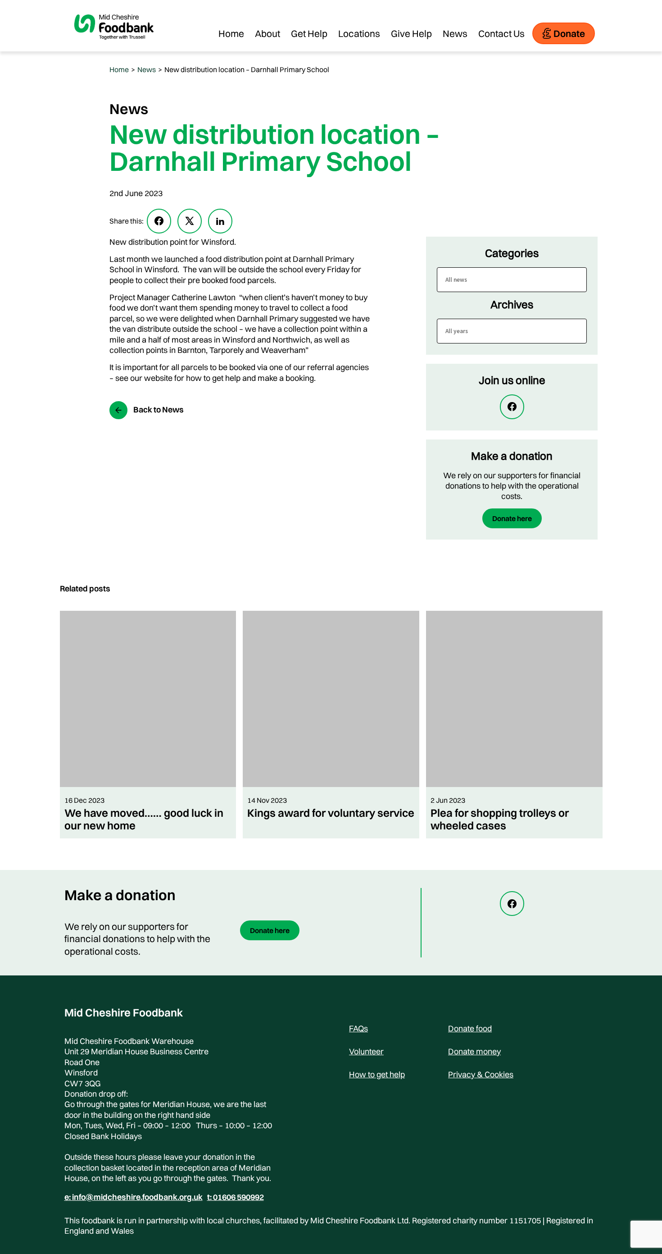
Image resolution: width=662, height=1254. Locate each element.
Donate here (512, 518)
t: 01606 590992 (235, 1197)
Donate (569, 33)
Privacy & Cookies (480, 1074)
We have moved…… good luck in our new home (143, 819)
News (455, 33)
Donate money (474, 1051)
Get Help (309, 33)
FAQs (358, 1028)
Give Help (411, 33)
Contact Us (501, 33)
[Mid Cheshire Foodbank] (113, 46)
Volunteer (366, 1051)
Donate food (470, 1028)
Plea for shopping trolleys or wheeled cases (500, 819)
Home (231, 33)
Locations (359, 33)
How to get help (377, 1074)
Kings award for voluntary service (330, 812)
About (267, 33)
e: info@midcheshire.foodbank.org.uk (133, 1197)
